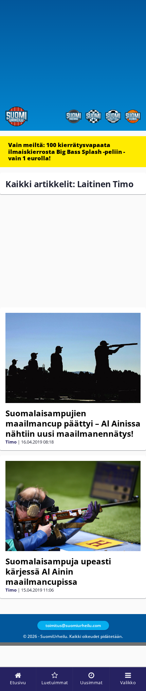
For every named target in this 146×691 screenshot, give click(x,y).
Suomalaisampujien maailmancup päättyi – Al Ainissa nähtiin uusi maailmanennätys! (73, 423)
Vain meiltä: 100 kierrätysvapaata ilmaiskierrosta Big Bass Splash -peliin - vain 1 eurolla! (66, 151)
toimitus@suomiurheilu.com (73, 625)
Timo (11, 442)
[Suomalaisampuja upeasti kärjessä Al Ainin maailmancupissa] (73, 506)
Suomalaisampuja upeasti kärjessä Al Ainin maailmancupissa (58, 571)
